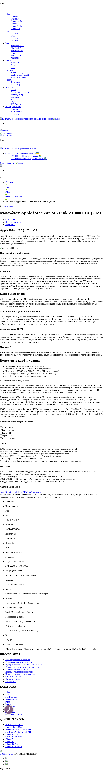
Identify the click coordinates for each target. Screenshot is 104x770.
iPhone (8, 14)
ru (6, 123)
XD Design (16, 104)
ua (6, 126)
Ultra (13, 67)
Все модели (7, 206)
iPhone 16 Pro (17, 21)
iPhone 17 (15, 23)
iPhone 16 (15, 19)
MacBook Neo (17, 45)
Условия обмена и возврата (17, 669)
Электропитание (13, 106)
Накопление (16, 111)
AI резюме (10, 224)
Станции (15, 109)
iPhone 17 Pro (17, 26)
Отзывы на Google (13, 679)
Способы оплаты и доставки (18, 662)
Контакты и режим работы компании (19, 119)
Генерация (15, 114)
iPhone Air (15, 28)
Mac (7, 43)
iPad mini (15, 33)
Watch (8, 60)
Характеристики (13, 222)
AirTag (14, 89)
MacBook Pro (17, 50)
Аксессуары (16, 84)
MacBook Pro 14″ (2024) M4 (18, 729)
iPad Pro (14, 41)
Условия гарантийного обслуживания (22, 667)
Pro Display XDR (18, 77)
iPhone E (15, 16)
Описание (10, 219)
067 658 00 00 (29, 158)
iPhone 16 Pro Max (13, 737)
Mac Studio (16, 55)
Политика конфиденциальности (20, 674)
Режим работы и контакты (17, 659)
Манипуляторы (18, 94)
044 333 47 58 (26, 156)
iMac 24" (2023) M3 (14, 197)
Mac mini (15, 58)
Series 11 (15, 65)
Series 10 (15, 63)
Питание (15, 97)
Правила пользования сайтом (19, 672)
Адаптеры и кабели (20, 92)
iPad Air (14, 38)
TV (12, 99)
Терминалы (16, 82)
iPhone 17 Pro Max (13, 746)
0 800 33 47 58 (22, 153)
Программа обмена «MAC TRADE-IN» (23, 664)
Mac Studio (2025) (13, 727)
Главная (9, 182)
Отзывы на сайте (13, 677)
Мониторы (10, 70)
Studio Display (17, 72)
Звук (13, 102)
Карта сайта (10, 681)
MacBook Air (17, 48)
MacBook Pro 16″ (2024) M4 (18, 732)
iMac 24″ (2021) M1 (9, 492)
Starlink (8, 80)
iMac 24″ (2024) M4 (26, 492)
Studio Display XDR (20, 75)
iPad (7, 31)
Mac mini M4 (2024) (14, 724)
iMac (13, 53)
